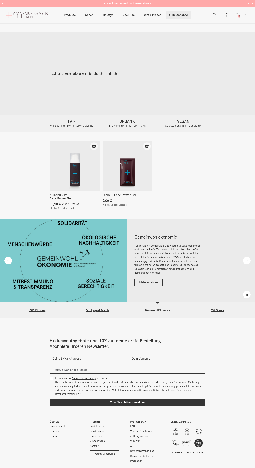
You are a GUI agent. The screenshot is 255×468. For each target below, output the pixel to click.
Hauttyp (108, 15)
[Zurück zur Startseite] (33, 15)
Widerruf (134, 441)
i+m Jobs (54, 436)
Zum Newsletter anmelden (127, 402)
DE (245, 15)
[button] (94, 146)
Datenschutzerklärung (84, 378)
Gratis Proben (152, 15)
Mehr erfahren (148, 282)
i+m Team (55, 431)
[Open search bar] (214, 15)
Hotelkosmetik (57, 426)
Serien (89, 15)
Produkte (70, 15)
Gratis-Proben (97, 441)
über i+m (129, 15)
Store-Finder (96, 436)
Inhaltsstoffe (97, 431)
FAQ (132, 426)
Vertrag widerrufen (104, 454)
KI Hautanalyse (178, 15)
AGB (132, 446)
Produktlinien (97, 426)
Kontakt (94, 446)
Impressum (136, 461)
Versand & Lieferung (141, 431)
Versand (70, 208)
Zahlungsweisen (139, 436)
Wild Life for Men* (58, 195)
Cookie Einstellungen (142, 456)
